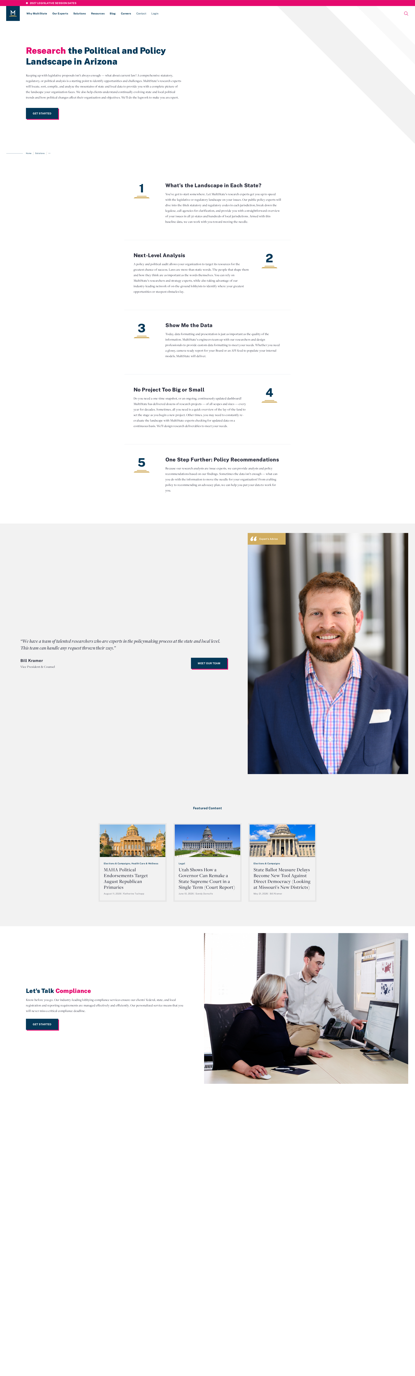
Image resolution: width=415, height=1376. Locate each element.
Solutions (79, 13)
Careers (126, 13)
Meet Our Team (209, 663)
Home (29, 153)
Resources (98, 13)
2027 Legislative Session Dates (53, 3)
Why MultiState (36, 13)
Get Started (42, 113)
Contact (141, 13)
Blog (113, 13)
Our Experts (60, 13)
